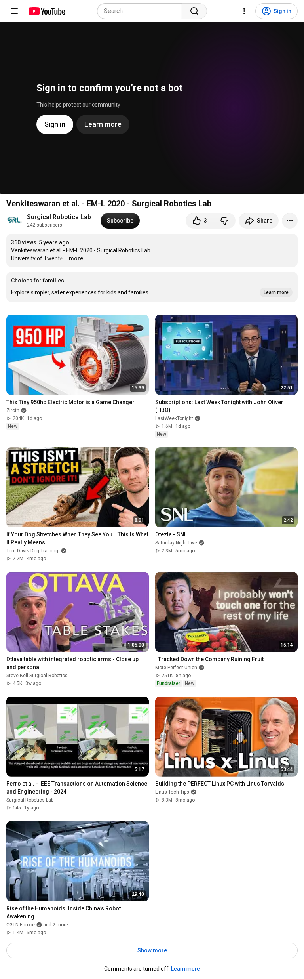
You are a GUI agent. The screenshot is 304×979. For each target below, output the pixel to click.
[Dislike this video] (224, 221)
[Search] (194, 11)
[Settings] (244, 11)
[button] (152, 287)
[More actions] (290, 221)
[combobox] (142, 11)
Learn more (185, 969)
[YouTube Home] (46, 11)
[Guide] (14, 11)
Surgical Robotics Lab (59, 217)
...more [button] (73, 258)
